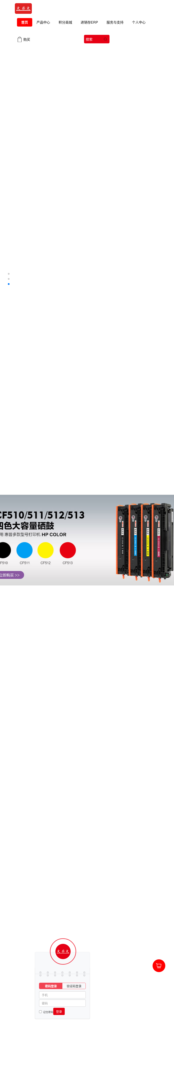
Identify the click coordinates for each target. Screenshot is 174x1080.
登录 (59, 1011)
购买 (26, 39)
